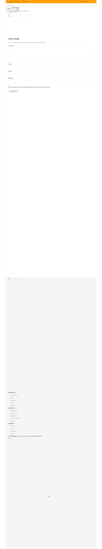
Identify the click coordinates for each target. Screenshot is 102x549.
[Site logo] (10, 1)
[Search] (88, 1)
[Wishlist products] (90, 1)
